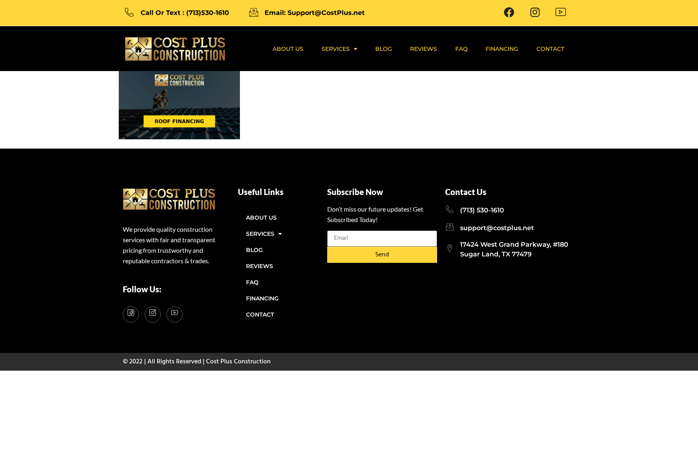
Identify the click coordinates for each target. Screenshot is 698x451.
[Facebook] (509, 13)
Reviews (423, 48)
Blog (383, 48)
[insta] (535, 13)
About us (288, 48)
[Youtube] (561, 13)
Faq (461, 48)
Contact (550, 48)
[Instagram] (153, 314)
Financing (502, 48)
